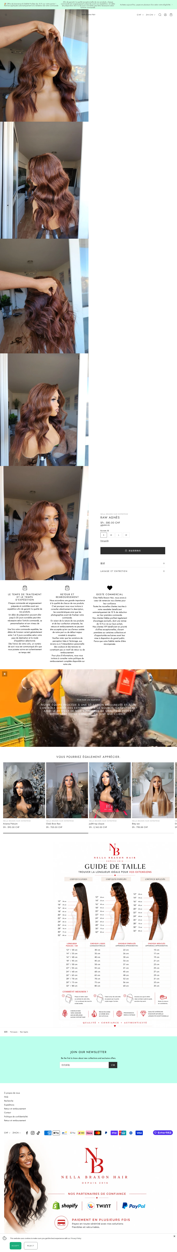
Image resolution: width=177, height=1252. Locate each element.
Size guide (104, 540)
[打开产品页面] (24, 790)
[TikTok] (38, 1133)
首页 (6, 1032)
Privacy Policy (76, 1238)
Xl (126, 535)
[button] (6, 15)
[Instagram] (32, 1133)
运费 (101, 525)
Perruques (13, 1032)
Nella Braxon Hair (88, 14)
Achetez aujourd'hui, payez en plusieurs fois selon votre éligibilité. (145, 5)
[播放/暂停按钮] (4, 673)
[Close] (174, 1236)
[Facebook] (27, 1133)
